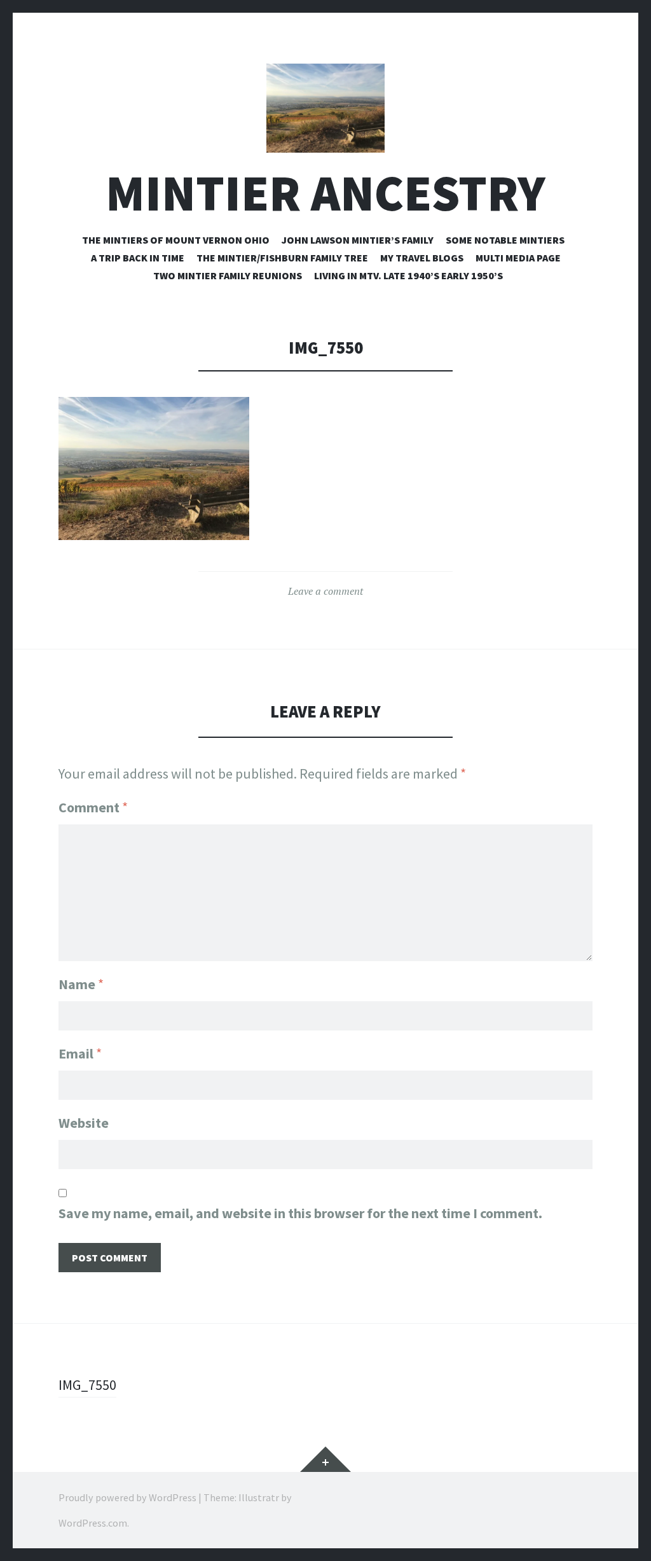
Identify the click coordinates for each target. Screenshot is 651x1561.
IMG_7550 (87, 1385)
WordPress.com (92, 1522)
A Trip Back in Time (137, 257)
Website (83, 1123)
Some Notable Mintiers (505, 239)
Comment (93, 807)
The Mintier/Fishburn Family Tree (282, 257)
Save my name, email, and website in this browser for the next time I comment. (300, 1213)
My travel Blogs (421, 257)
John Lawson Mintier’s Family (358, 239)
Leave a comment (325, 591)
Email (80, 1053)
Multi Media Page (518, 257)
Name (81, 984)
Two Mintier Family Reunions (227, 275)
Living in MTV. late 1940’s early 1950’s (408, 275)
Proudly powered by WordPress (127, 1497)
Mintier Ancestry (325, 193)
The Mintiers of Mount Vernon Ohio (176, 239)
